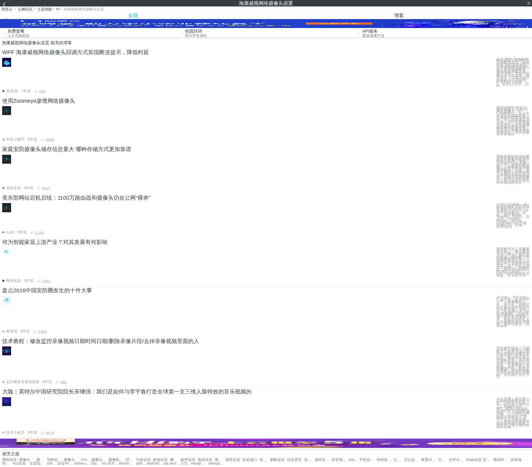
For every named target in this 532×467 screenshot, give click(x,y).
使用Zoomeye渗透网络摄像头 (38, 101)
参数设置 (277, 459)
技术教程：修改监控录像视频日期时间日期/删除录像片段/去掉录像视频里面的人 (100, 341)
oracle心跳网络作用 (127, 463)
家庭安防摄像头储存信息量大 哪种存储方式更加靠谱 (66, 149)
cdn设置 (52, 463)
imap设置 (474, 459)
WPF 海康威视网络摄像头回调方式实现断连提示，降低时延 (75, 52)
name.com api (82, 463)
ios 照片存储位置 (110, 463)
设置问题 (309, 459)
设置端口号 (518, 459)
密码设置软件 (385, 459)
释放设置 (220, 459)
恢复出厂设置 (429, 459)
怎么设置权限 (412, 459)
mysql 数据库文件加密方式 (199, 463)
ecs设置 (19, 463)
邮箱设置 (160, 459)
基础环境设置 (501, 459)
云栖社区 (25, 9)
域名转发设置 (323, 459)
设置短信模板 (38, 463)
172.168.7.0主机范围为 (186, 463)
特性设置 (131, 459)
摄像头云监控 (72, 459)
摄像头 (24, 459)
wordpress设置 (354, 459)
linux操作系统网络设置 (86, 459)
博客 (399, 15)
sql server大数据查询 (171, 463)
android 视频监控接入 (155, 463)
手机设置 (143, 459)
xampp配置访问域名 (216, 463)
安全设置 (488, 459)
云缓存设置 (398, 459)
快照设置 (265, 459)
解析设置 (175, 459)
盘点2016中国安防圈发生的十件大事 (47, 290)
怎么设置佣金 (443, 459)
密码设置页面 (7, 463)
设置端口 (249, 459)
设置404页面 (65, 463)
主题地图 (44, 9)
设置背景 (294, 459)
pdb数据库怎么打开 (141, 463)
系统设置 (205, 459)
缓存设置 (232, 459)
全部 (133, 15)
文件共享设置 (457, 459)
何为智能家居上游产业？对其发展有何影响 (54, 242)
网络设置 (9, 459)
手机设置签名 (367, 459)
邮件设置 (188, 459)
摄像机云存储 (116, 459)
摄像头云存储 (99, 459)
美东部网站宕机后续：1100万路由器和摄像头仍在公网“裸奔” (76, 198)
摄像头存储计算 (41, 459)
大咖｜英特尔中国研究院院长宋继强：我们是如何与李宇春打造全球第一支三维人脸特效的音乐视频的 (127, 392)
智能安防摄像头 (55, 459)
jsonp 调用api (96, 463)
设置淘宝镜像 (340, 459)
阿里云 (7, 9)
